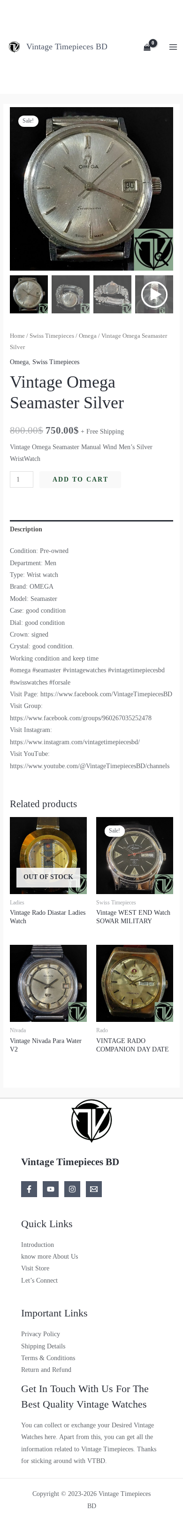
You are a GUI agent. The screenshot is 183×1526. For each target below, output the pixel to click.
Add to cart (80, 479)
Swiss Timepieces (52, 336)
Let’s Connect (39, 1280)
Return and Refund (46, 1369)
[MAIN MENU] (173, 46)
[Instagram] (72, 1189)
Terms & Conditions (48, 1358)
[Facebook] (29, 1189)
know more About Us (49, 1256)
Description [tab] (26, 529)
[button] (161, 193)
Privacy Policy (40, 1334)
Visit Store (35, 1268)
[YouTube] (51, 1189)
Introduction (37, 1244)
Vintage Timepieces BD (66, 46)
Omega (88, 336)
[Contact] (94, 1189)
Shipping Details (43, 1346)
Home (17, 336)
